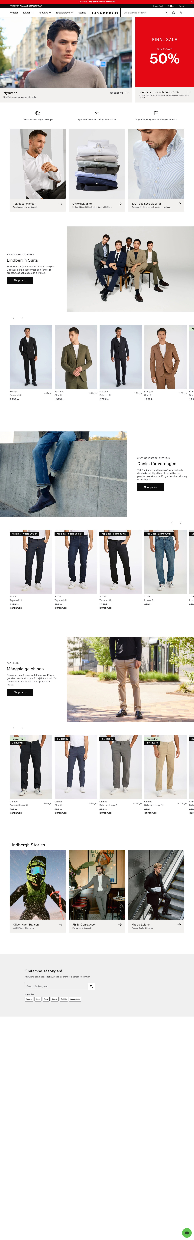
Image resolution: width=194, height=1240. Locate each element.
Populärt (43, 12)
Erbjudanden (63, 12)
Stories (82, 12)
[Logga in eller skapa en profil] (173, 12)
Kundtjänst (158, 6)
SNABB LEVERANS (18, 6)
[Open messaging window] (187, 1233)
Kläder (26, 12)
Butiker (171, 6)
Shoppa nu (20, 280)
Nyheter (14, 12)
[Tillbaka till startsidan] (105, 12)
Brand (181, 6)
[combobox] (60, 986)
